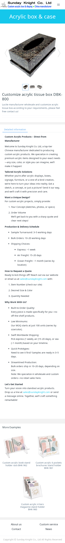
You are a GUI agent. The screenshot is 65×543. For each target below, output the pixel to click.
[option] (32, 54)
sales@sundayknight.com (33, 278)
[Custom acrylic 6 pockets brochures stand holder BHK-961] (49, 446)
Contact (16, 529)
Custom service (49, 524)
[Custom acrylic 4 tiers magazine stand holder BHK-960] (32, 487)
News (48, 529)
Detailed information (15, 129)
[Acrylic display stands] (26, 4)
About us (16, 524)
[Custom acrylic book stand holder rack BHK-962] (16, 446)
